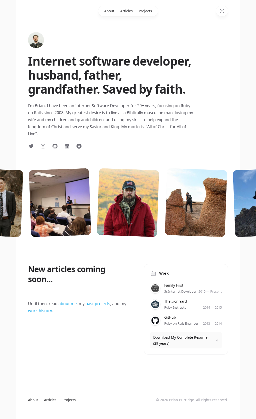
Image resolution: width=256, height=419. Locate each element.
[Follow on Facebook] (79, 146)
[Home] (36, 40)
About (109, 11)
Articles (126, 11)
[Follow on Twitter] (31, 146)
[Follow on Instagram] (43, 146)
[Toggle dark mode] (222, 11)
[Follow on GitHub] (55, 146)
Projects (145, 11)
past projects (98, 303)
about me (67, 303)
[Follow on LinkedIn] (67, 146)
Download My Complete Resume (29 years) (180, 340)
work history (40, 310)
